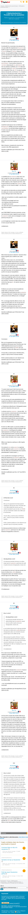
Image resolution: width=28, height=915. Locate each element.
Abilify (17, 347)
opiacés (16, 447)
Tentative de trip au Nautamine (10, 860)
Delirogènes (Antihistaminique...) (15, 881)
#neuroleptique (23, 22)
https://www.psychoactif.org (7, 906)
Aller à (2, 885)
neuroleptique (4, 128)
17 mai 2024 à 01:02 (14, 40)
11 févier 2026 (19, 875)
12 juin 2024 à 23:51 (14, 554)
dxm (10, 447)
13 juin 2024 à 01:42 (14, 608)
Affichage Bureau (5, 910)
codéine (14, 68)
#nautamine (17, 22)
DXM (19, 66)
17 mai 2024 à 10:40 (14, 336)
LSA (15, 70)
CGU (9, 912)
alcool (9, 820)
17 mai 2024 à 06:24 (14, 252)
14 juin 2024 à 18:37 (14, 713)
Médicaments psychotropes (11, 6)
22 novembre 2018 (20, 863)
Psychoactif (3, 880)
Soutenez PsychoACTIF (14, 903)
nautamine (13, 176)
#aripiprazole (5, 22)
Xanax (4, 51)
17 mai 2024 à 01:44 (14, 174)
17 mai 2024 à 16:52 (14, 386)
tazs (15, 65)
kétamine (20, 65)
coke (24, 70)
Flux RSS (18, 912)
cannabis (3, 65)
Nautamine (20, 48)
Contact (12, 912)
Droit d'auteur (4, 905)
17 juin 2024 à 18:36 (14, 768)
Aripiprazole (5, 126)
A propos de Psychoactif (14, 910)
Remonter (3, 833)
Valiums (14, 51)
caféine (14, 572)
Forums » (3, 6)
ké (12, 282)
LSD (19, 71)
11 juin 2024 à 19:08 (14, 493)
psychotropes (4, 63)
